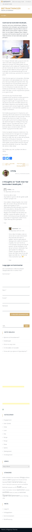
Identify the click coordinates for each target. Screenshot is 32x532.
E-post (4, 298)
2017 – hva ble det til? (9, 164)
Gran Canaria (7, 423)
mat (25, 487)
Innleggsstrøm (8, 512)
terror (21, 496)
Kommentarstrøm (9, 516)
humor (4, 484)
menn (4, 490)
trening (26, 496)
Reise (5, 444)
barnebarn (17, 477)
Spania (5, 448)
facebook (21, 479)
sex (13, 492)
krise (22, 484)
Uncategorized (8, 455)
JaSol (7, 484)
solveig (27, 173)
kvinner (5, 487)
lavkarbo (10, 487)
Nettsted (5, 306)
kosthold (19, 484)
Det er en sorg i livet (17, 1)
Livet (5, 430)
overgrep (27, 490)
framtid (4, 482)
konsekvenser (14, 484)
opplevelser (20, 490)
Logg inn (6, 509)
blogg (22, 477)
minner (14, 490)
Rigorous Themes (12, 529)
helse (20, 482)
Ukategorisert (8, 451)
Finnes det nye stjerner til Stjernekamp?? (15, 351)
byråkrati (27, 477)
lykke (23, 487)
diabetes (4, 479)
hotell (24, 482)
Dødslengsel (7, 341)
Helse (5, 427)
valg (3, 498)
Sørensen (15, 495)
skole (15, 492)
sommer (23, 492)
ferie (25, 479)
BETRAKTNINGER (11, 8)
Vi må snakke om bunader (11, 348)
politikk (5, 492)
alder (4, 477)
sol (18, 492)
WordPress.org (8, 519)
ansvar (8, 477)
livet (19, 487)
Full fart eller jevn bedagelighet (21, 165)
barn (12, 477)
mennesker (9, 490)
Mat (5, 434)
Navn (4, 290)
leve (14, 487)
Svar (5, 223)
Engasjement (7, 420)
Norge (5, 437)
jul (10, 484)
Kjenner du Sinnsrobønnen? (11, 337)
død (9, 480)
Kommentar (6, 274)
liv (16, 487)
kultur (26, 484)
